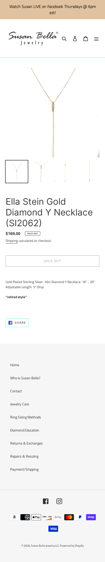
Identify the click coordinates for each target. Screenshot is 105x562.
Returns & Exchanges (26, 443)
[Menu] (96, 38)
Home (14, 365)
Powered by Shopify (72, 546)
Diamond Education (24, 430)
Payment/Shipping (24, 469)
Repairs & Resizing (24, 456)
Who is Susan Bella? (25, 378)
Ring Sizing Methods (25, 417)
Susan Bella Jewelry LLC (45, 546)
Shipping (12, 240)
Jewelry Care (19, 404)
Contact (16, 391)
